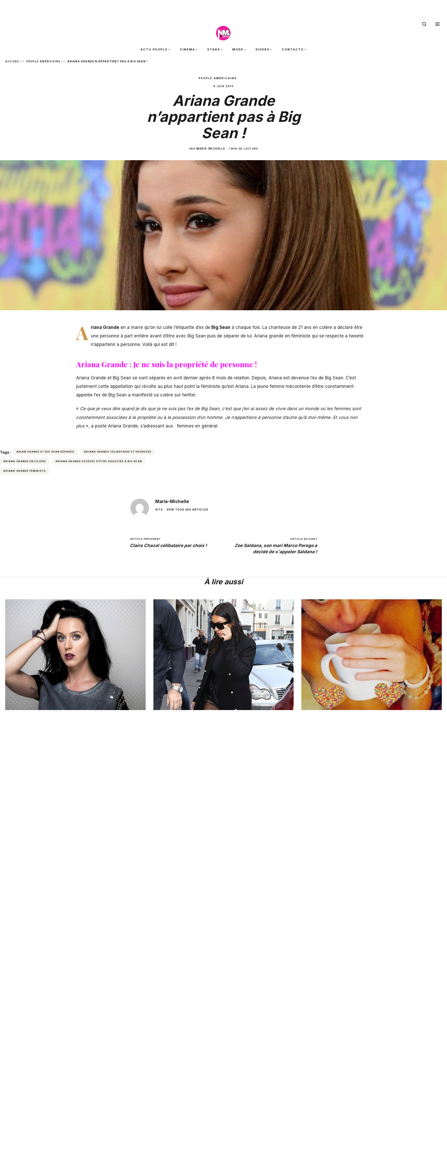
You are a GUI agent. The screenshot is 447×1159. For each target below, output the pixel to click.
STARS (213, 49)
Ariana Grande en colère (24, 461)
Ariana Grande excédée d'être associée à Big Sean (98, 461)
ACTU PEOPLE (154, 49)
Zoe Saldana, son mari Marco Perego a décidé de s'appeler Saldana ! (276, 545)
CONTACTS (293, 49)
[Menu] (437, 24)
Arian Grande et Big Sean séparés (45, 451)
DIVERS (263, 49)
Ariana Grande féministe (24, 470)
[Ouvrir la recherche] (424, 24)
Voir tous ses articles (187, 509)
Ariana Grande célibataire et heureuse (118, 451)
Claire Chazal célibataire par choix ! (168, 542)
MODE (237, 49)
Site (159, 509)
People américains (43, 61)
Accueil (12, 61)
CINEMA (187, 49)
